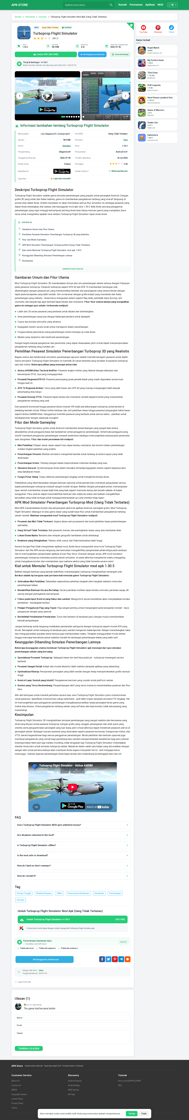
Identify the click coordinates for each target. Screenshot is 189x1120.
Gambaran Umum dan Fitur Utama (38, 229)
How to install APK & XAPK (129, 1081)
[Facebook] (102, 959)
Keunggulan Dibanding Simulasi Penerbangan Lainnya (47, 255)
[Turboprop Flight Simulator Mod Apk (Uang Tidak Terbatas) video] (47, 95)
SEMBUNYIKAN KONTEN (72, 269)
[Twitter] (108, 959)
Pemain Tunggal (24, 893)
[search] (111, 5)
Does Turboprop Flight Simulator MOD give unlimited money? (49, 825)
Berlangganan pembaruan (93, 54)
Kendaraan (99, 893)
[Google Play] (62, 171)
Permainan (136, 4)
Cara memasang (121, 54)
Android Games (75, 1081)
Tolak (143, 1114)
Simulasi (67, 146)
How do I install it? (26, 876)
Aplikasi (150, 4)
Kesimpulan (27, 261)
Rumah (122, 4)
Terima (131, 1114)
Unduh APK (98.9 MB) (47, 54)
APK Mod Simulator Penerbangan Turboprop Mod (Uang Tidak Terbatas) (56, 245)
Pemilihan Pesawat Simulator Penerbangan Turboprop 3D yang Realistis (55, 234)
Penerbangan (115, 893)
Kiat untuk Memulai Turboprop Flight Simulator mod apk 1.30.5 (51, 250)
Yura (125, 140)
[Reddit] (127, 959)
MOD (160, 4)
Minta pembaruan (120, 171)
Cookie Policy (17, 1099)
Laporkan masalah (62, 178)
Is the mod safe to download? (32, 855)
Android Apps (74, 1085)
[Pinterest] (115, 959)
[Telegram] (121, 959)
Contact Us (16, 1085)
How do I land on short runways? (34, 865)
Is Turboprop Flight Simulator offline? (36, 845)
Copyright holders (19, 1094)
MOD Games (73, 1090)
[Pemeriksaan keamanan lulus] (130, 26)
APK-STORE (19, 5)
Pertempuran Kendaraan (78, 893)
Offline (59, 893)
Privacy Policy (17, 1103)
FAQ (120, 1085)
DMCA (14, 1090)
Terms (14, 1108)
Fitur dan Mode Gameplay (34, 240)
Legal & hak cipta (24, 982)
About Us (15, 1081)
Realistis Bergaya (43, 893)
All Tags (71, 1094)
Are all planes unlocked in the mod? (35, 835)
